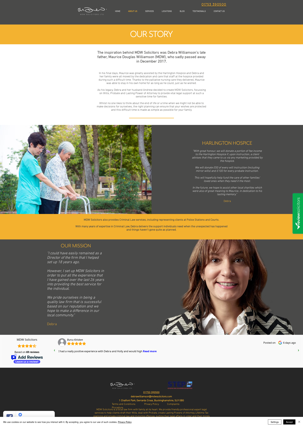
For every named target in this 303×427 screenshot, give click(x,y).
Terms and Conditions (128, 404)
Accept (289, 422)
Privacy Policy (125, 422)
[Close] (299, 421)
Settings (275, 422)
